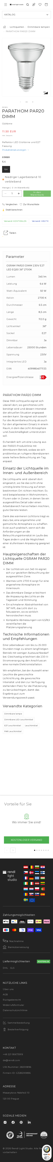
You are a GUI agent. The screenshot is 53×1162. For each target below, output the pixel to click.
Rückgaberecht (12, 999)
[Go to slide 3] (39, 850)
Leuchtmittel (31, 725)
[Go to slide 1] (34, 850)
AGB (5, 994)
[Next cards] (13, 850)
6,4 (6, 169)
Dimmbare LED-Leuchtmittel (18, 719)
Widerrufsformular (13, 1005)
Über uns (8, 989)
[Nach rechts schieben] (33, 102)
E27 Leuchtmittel (12, 725)
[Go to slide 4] (41, 850)
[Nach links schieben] (20, 102)
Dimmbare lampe (13, 714)
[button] (6, 4)
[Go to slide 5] (43, 850)
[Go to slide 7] (48, 850)
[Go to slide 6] (45, 850)
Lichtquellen (17, 27)
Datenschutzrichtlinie (15, 1010)
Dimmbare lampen (39, 27)
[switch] (46, 1157)
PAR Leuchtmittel (13, 731)
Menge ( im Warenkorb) (15, 187)
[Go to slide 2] (36, 850)
